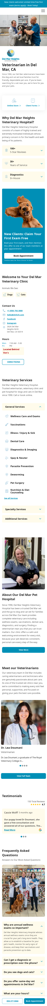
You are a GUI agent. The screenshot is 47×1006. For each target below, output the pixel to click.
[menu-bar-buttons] (43, 11)
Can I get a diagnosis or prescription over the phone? (21, 961)
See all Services (11, 498)
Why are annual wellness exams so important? (18, 926)
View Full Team (23, 776)
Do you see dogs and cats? (19, 972)
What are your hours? (16, 993)
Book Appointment (34, 1001)
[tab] (20, 765)
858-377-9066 (12, 1001)
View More (23, 650)
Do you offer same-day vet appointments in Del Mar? (19, 983)
